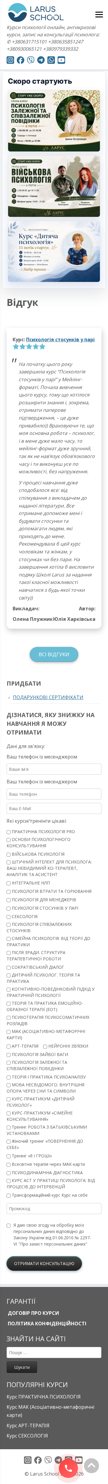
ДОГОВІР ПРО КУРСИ (33, 1313)
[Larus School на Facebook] (20, 61)
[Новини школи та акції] (41, 61)
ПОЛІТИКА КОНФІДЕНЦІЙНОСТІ (46, 1323)
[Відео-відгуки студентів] (61, 61)
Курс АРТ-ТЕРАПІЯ (28, 1425)
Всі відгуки (54, 654)
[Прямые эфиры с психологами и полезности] (10, 61)
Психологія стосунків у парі (60, 339)
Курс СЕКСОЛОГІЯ (27, 1435)
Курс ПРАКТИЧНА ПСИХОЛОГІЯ (44, 1396)
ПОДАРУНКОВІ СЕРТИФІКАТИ (48, 697)
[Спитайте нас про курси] (51, 61)
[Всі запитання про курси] (30, 61)
